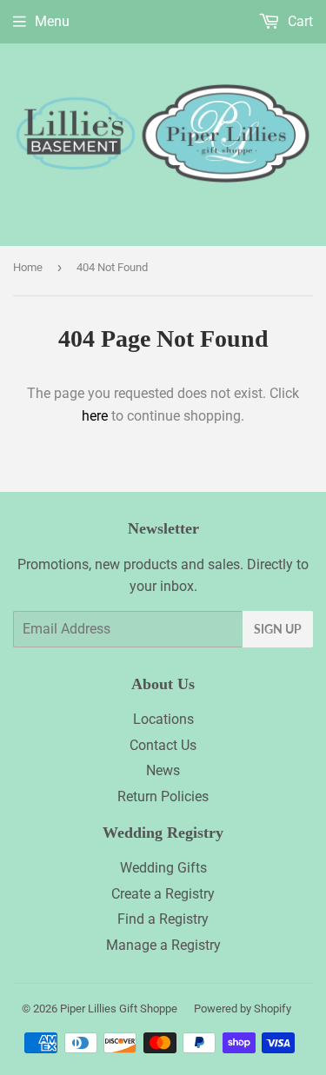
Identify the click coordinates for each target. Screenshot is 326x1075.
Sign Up (278, 628)
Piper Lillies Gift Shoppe (118, 1008)
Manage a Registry (163, 945)
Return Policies (163, 796)
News (163, 770)
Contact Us (163, 745)
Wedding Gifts (163, 867)
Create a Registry (163, 894)
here (95, 416)
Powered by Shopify (242, 1008)
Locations (163, 719)
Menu (52, 21)
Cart (298, 21)
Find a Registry (163, 919)
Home (28, 267)
